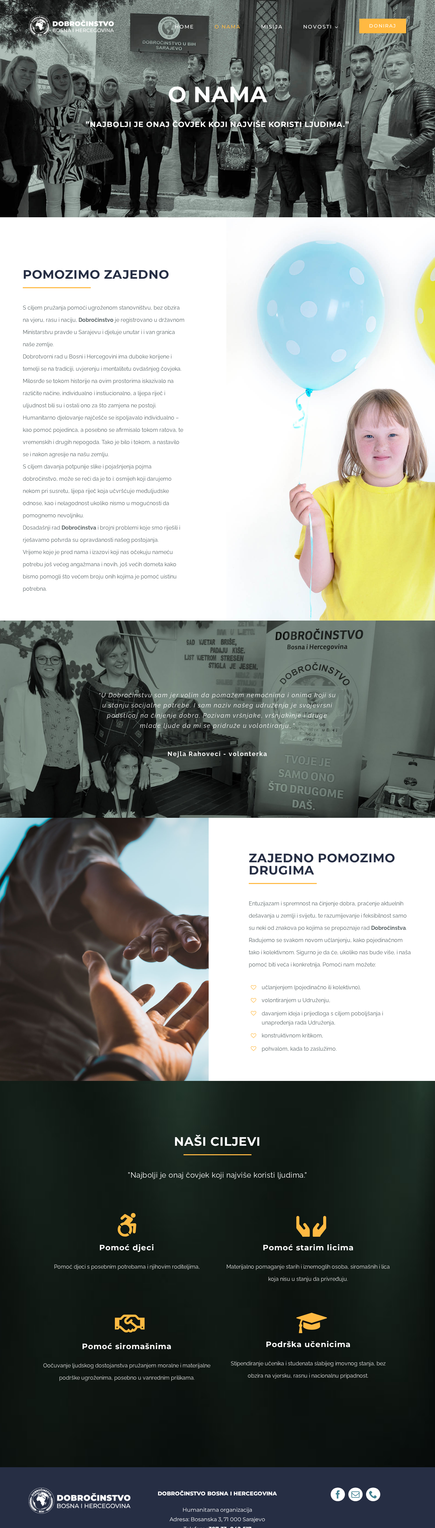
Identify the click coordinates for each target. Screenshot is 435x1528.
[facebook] (338, 1494)
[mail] (355, 1494)
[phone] (373, 1494)
